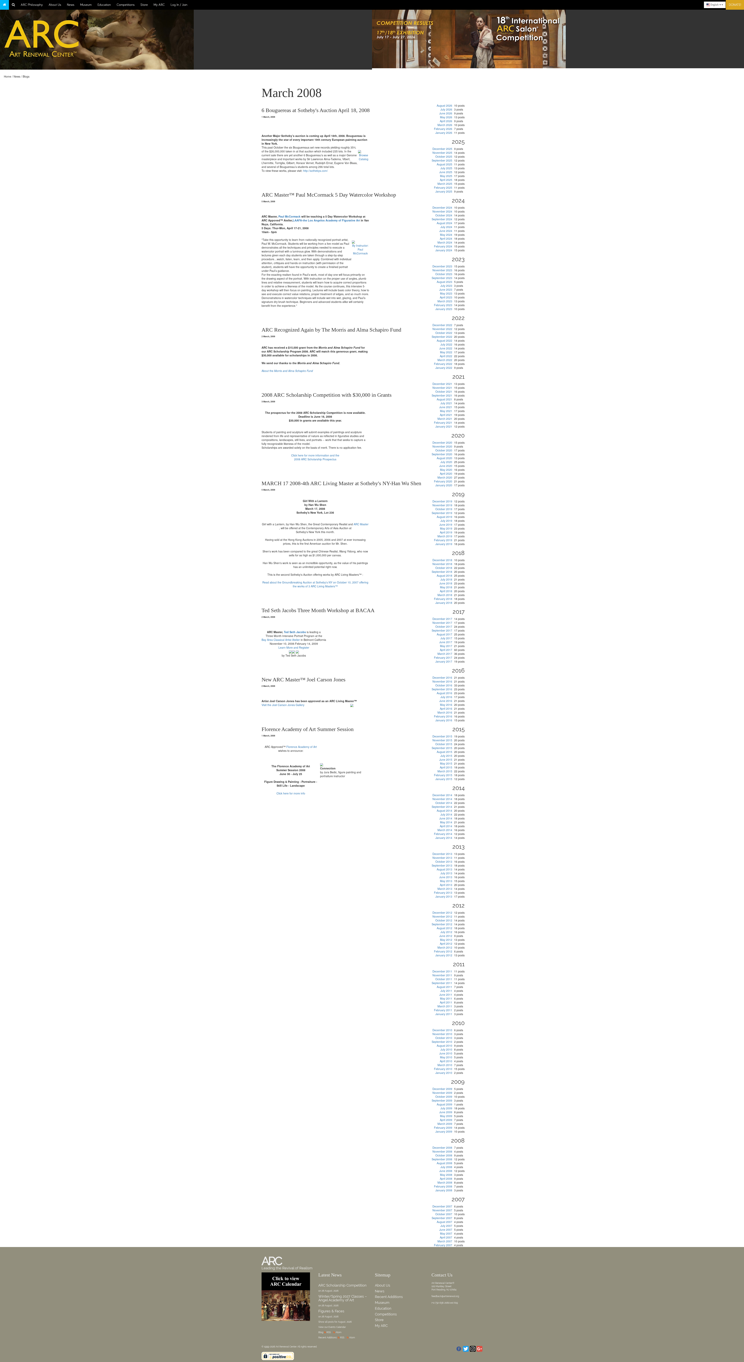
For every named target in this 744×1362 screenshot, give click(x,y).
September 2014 (442, 807)
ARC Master (361, 524)
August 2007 (444, 1222)
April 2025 (446, 180)
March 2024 (444, 242)
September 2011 (442, 983)
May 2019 (446, 528)
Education (104, 5)
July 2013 (446, 873)
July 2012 (446, 932)
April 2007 (446, 1237)
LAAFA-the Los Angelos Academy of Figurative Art (326, 220)
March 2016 (444, 712)
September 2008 (442, 1159)
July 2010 (446, 1049)
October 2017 (443, 626)
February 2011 (443, 1010)
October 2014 (443, 803)
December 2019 (442, 501)
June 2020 (445, 466)
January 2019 (443, 544)
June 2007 (445, 1230)
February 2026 (443, 129)
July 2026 (446, 109)
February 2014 (443, 834)
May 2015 (446, 763)
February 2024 (443, 246)
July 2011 (446, 991)
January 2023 (443, 309)
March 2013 (444, 889)
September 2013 (442, 865)
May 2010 (446, 1057)
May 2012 (446, 940)
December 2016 (442, 677)
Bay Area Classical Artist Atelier (281, 640)
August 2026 (444, 105)
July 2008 (446, 1167)
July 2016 (446, 697)
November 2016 (442, 681)
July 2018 (446, 579)
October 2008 (443, 1155)
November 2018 (442, 564)
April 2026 (446, 121)
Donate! (735, 5)
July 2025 (446, 168)
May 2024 (446, 235)
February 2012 (443, 951)
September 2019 (442, 513)
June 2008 (445, 1171)
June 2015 (445, 759)
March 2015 (444, 771)
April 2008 (446, 1179)
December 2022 (442, 325)
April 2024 (446, 238)
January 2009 (443, 1131)
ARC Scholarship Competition (342, 1285)
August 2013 (444, 869)
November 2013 (442, 858)
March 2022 (444, 360)
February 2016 (443, 716)
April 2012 (446, 943)
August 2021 (444, 399)
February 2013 (443, 892)
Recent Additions (389, 1297)
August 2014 (444, 810)
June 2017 (445, 642)
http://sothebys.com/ (315, 171)
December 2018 (442, 560)
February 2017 (443, 657)
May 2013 (446, 881)
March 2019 (444, 536)
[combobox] (715, 5)
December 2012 (442, 912)
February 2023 (443, 305)
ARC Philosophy (32, 5)
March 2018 (444, 595)
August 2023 (444, 282)
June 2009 (445, 1112)
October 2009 (443, 1096)
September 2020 (442, 454)
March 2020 (444, 477)
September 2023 (442, 278)
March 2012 (444, 947)
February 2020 (443, 481)
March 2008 (444, 1182)
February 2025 (443, 187)
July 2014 (446, 814)
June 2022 (445, 348)
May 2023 (446, 293)
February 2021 (443, 422)
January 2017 (443, 661)
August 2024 (444, 223)
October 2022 (443, 333)
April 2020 (446, 473)
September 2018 (442, 572)
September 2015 (442, 748)
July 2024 (446, 227)
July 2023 (446, 286)
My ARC (159, 5)
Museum (86, 5)
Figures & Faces (331, 1311)
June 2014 (445, 818)
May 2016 (446, 705)
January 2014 (443, 838)
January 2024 (443, 250)
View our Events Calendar (332, 1327)
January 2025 (443, 191)
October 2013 (443, 861)
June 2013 (445, 877)
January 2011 (443, 1014)
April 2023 (446, 297)
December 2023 (442, 266)
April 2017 (446, 650)
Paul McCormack (289, 216)
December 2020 (442, 442)
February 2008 (443, 1186)
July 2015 (446, 756)
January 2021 (443, 426)
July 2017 (446, 638)
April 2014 (446, 826)
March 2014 (444, 830)
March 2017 (444, 654)
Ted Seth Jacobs (295, 632)
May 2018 (446, 587)
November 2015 (442, 740)
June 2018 (445, 583)
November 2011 (442, 975)
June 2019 (445, 524)
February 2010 (443, 1069)
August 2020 (444, 458)
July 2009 (446, 1108)
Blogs (26, 76)
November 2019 (442, 505)
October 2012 (443, 920)
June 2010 (445, 1053)
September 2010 (442, 1042)
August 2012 (444, 928)
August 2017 (444, 634)
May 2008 (446, 1175)
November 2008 (442, 1151)
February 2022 (443, 364)
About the (287, 371)
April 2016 (446, 708)
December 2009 (442, 1089)
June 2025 (445, 172)
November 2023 (442, 270)
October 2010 (443, 1038)
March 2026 (444, 125)
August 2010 (444, 1045)
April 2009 (446, 1120)
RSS (328, 1332)
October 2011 (443, 979)
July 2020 (446, 462)
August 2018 (444, 575)
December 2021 (442, 384)
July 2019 (446, 521)
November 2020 (442, 446)
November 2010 (442, 1034)
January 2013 (443, 896)
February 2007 (443, 1245)
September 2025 (442, 160)
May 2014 (446, 822)
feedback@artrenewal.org (445, 1296)
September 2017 (442, 630)
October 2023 (443, 274)
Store (144, 5)
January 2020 (443, 485)
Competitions (126, 5)
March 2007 (444, 1241)
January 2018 (443, 603)
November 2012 (442, 916)
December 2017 (442, 619)
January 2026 (443, 133)
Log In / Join (178, 5)
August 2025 (444, 164)
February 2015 (443, 775)
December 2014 (442, 795)
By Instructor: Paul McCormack (360, 249)
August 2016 (444, 693)
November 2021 (442, 388)
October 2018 (443, 568)
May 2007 (446, 1233)
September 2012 (442, 924)
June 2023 (445, 289)
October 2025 (443, 156)
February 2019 (443, 540)
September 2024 (442, 219)
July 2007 (446, 1226)
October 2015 (443, 744)
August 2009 (444, 1104)
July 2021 (446, 403)
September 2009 (442, 1100)
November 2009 (442, 1093)
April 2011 (446, 1002)
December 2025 (442, 149)
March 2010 (444, 1065)
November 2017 (442, 623)
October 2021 (443, 391)
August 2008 (444, 1163)
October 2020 (443, 450)
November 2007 (442, 1210)
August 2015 (444, 752)
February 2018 (443, 599)
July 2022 (446, 344)
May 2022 (446, 352)
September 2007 (442, 1218)
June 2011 (445, 994)
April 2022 (446, 356)
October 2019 (443, 509)
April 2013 (446, 885)
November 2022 (442, 329)
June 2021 (445, 407)
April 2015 (446, 767)
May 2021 (446, 411)
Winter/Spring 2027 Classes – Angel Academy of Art (342, 1298)
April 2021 (446, 415)
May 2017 (446, 646)
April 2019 (446, 532)
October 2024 (443, 215)
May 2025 (446, 176)
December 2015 (442, 736)
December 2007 (442, 1206)
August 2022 (444, 340)
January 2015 (443, 779)
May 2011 (446, 998)
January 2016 (443, 720)
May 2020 (446, 470)
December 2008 (442, 1147)
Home (7, 76)
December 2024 (442, 207)
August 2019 (444, 517)
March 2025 (444, 184)
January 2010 (443, 1073)
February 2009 (443, 1128)
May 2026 (446, 117)
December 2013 (442, 854)
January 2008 (443, 1190)
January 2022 (443, 368)
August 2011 (444, 987)
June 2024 (445, 231)
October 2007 (443, 1214)
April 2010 (446, 1061)
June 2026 (445, 113)
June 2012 (445, 936)
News (70, 5)
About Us (55, 5)
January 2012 (443, 955)
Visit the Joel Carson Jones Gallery (283, 705)
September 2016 (442, 689)
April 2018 (446, 591)
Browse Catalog (363, 157)
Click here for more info (290, 793)
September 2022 (442, 337)
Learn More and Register (293, 647)
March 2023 (444, 301)
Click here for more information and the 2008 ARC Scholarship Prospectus (315, 457)
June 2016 (445, 701)
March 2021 (444, 419)
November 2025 (442, 153)
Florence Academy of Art (301, 747)
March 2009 (444, 1124)
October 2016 (443, 685)
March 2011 (444, 1006)
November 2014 (442, 799)
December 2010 (442, 1030)
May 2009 (446, 1116)
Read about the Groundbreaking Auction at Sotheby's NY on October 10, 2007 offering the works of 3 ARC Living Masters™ (315, 584)
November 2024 (442, 211)
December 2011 (442, 971)
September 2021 (442, 395)
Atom (338, 1332)
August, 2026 (345, 1322)
